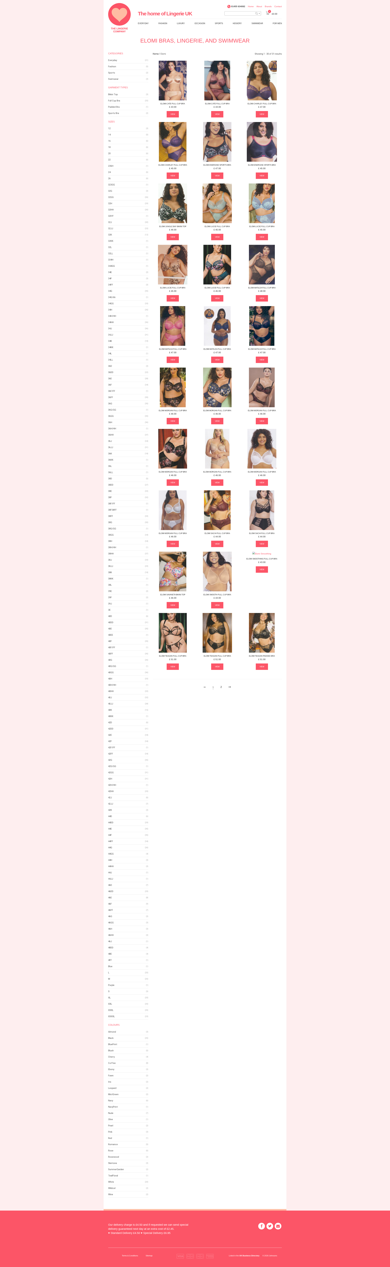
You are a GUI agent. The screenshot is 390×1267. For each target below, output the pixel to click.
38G (110, 522)
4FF (110, 960)
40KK (110, 716)
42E (110, 735)
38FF (110, 516)
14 (109, 134)
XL (109, 997)
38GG (111, 535)
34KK (110, 347)
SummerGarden (116, 1169)
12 (109, 128)
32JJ (110, 228)
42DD (110, 728)
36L (110, 466)
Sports (219, 23)
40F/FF (111, 647)
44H (110, 860)
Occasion (200, 23)
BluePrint (112, 1044)
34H (110, 309)
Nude (110, 1113)
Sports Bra (113, 113)
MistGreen (113, 1094)
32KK (110, 241)
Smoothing (261, 559)
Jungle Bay (172, 226)
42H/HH (112, 785)
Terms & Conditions (130, 1256)
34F (110, 278)
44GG (111, 853)
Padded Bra (114, 107)
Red (110, 1138)
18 (109, 147)
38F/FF (111, 503)
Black (110, 1038)
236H (110, 166)
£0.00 (273, 14)
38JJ (110, 566)
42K (110, 810)
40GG (111, 672)
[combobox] (242, 13)
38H (110, 541)
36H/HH (112, 428)
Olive (110, 1119)
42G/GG (112, 766)
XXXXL (111, 1016)
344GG (111, 266)
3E (109, 610)
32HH (111, 209)
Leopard (112, 1088)
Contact (278, 6)
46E (110, 897)
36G (110, 403)
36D (110, 366)
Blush (111, 1050)
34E (110, 272)
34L (110, 353)
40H (110, 678)
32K (110, 234)
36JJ (110, 447)
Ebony (111, 1069)
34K (110, 341)
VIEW (172, 114)
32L (110, 247)
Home (251, 6)
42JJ (110, 803)
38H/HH (112, 547)
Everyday (143, 23)
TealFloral (113, 1175)
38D (110, 478)
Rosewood (113, 1157)
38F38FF (112, 510)
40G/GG (112, 666)
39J (110, 603)
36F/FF (111, 391)
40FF (110, 653)
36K (110, 453)
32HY (110, 216)
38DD (110, 484)
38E (110, 491)
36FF (110, 397)
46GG (111, 922)
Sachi (217, 533)
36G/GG (112, 409)
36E (110, 378)
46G (110, 916)
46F (110, 903)
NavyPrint (113, 1106)
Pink (110, 1131)
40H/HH (112, 685)
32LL (110, 253)
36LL (110, 472)
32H (110, 203)
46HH (111, 935)
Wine (110, 1194)
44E (110, 828)
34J (110, 328)
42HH (111, 791)
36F (110, 384)
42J (110, 797)
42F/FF (111, 747)
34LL (110, 359)
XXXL (110, 1010)
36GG (111, 416)
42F (110, 741)
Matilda (262, 288)
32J (110, 222)
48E (110, 953)
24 (109, 172)
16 (109, 141)
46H (110, 928)
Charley (262, 104)
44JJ (110, 878)
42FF (110, 753)
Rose (110, 1150)
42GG (111, 772)
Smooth (217, 595)
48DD (110, 947)
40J (110, 697)
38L (110, 585)
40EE (110, 635)
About (259, 6)
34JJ (110, 334)
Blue (110, 966)
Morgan (173, 411)
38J (110, 560)
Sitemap (149, 1256)
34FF (110, 284)
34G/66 (111, 297)
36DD (110, 372)
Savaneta (172, 595)
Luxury (181, 23)
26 (109, 178)
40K (110, 710)
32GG (111, 197)
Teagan (172, 656)
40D (110, 616)
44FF (110, 841)
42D (110, 722)
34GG (111, 303)
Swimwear (257, 23)
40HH (111, 691)
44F (110, 835)
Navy (110, 1100)
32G (110, 191)
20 (109, 153)
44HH (111, 866)
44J (110, 872)
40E (110, 628)
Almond (112, 1031)
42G (110, 760)
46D (110, 885)
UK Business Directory (249, 1256)
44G (110, 847)
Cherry (111, 1056)
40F (110, 641)
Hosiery (237, 23)
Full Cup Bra (114, 100)
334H (110, 259)
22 (109, 159)
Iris (109, 1081)
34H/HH (112, 316)
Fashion (162, 23)
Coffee (112, 1063)
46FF (110, 910)
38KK (110, 578)
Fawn (110, 1075)
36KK (110, 459)
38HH (111, 553)
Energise (217, 165)
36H (110, 422)
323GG (111, 184)
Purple (111, 985)
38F (110, 497)
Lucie (217, 226)
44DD (110, 822)
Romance (113, 1144)
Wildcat (112, 1188)
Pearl (110, 1125)
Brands (268, 6)
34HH (111, 322)
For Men (277, 23)
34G (110, 291)
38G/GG (112, 528)
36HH (111, 434)
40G (110, 660)
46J (110, 941)
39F (110, 597)
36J (110, 441)
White (111, 1182)
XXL (110, 1004)
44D (110, 816)
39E (110, 591)
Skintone (112, 1163)
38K (110, 572)
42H (110, 778)
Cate (172, 104)
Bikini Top (113, 94)
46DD (110, 891)
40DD (110, 622)
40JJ (110, 703)
